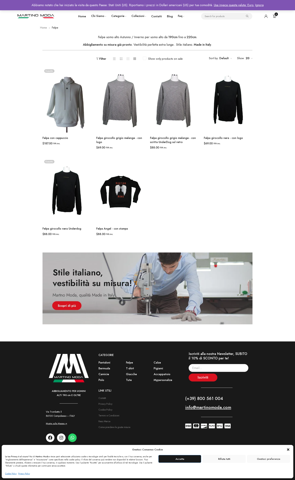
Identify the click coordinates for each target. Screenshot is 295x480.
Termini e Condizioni (109, 415)
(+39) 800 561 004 (204, 398)
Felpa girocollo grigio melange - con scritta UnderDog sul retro (173, 140)
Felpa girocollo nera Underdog (62, 229)
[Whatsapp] (72, 437)
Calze (157, 362)
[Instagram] (61, 437)
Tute (129, 380)
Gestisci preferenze (268, 459)
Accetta (179, 459)
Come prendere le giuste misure (114, 427)
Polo (101, 380)
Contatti (102, 398)
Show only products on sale (165, 59)
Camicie (104, 374)
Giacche (131, 374)
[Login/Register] (266, 16)
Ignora (259, 5)
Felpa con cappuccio (55, 138)
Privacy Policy (24, 473)
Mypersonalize (163, 380)
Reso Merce (104, 421)
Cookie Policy (11, 473)
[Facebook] (50, 437)
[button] (288, 449)
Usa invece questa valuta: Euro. (234, 5)
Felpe (129, 362)
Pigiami (158, 368)
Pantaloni (104, 362)
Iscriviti (203, 377)
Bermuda (104, 368)
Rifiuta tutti (224, 459)
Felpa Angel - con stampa (112, 229)
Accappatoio (162, 374)
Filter (102, 59)
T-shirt (130, 368)
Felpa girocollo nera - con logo (223, 138)
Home (43, 28)
